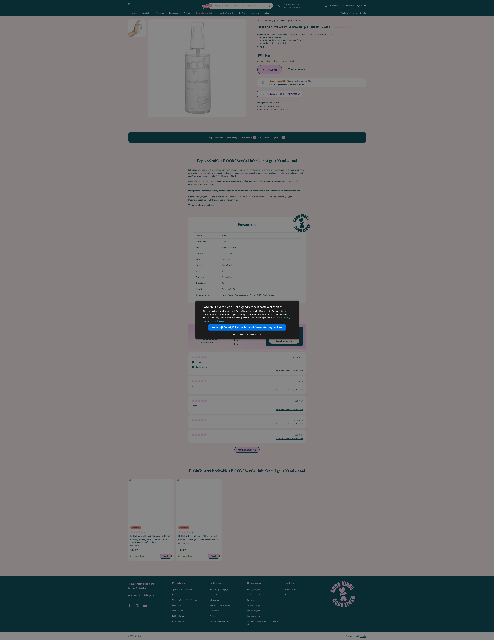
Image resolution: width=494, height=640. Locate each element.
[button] (247, 334)
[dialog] (247, 320)
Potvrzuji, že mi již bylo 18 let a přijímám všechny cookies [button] (247, 327)
